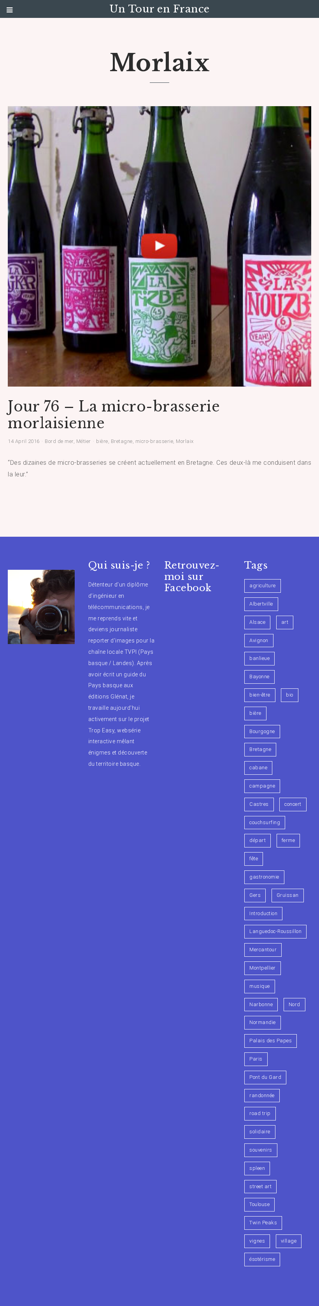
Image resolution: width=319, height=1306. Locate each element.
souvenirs (260, 1150)
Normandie (262, 1022)
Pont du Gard (265, 1077)
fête (253, 858)
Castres (259, 804)
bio (289, 695)
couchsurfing (264, 822)
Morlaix (185, 441)
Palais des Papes (270, 1040)
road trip (260, 1113)
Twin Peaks (263, 1222)
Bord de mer (59, 441)
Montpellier (262, 968)
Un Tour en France (159, 9)
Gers (255, 895)
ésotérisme (262, 1259)
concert (292, 804)
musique (259, 986)
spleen (257, 1168)
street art (260, 1186)
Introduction (263, 913)
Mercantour (263, 949)
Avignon (258, 640)
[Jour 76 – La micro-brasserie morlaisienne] (159, 381)
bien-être (259, 695)
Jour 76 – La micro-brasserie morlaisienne (114, 415)
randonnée (262, 1095)
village (289, 1241)
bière (102, 441)
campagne (262, 786)
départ (257, 840)
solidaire (259, 1131)
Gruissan (288, 895)
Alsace (257, 622)
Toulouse (259, 1204)
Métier (83, 441)
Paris (256, 1059)
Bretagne (122, 441)
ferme (288, 840)
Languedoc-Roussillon (275, 931)
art (285, 622)
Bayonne (259, 676)
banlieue (259, 658)
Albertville (261, 604)
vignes (257, 1241)
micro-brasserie (154, 441)
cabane (258, 767)
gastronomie (264, 877)
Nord (294, 1004)
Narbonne (261, 1004)
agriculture (262, 585)
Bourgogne (262, 731)
